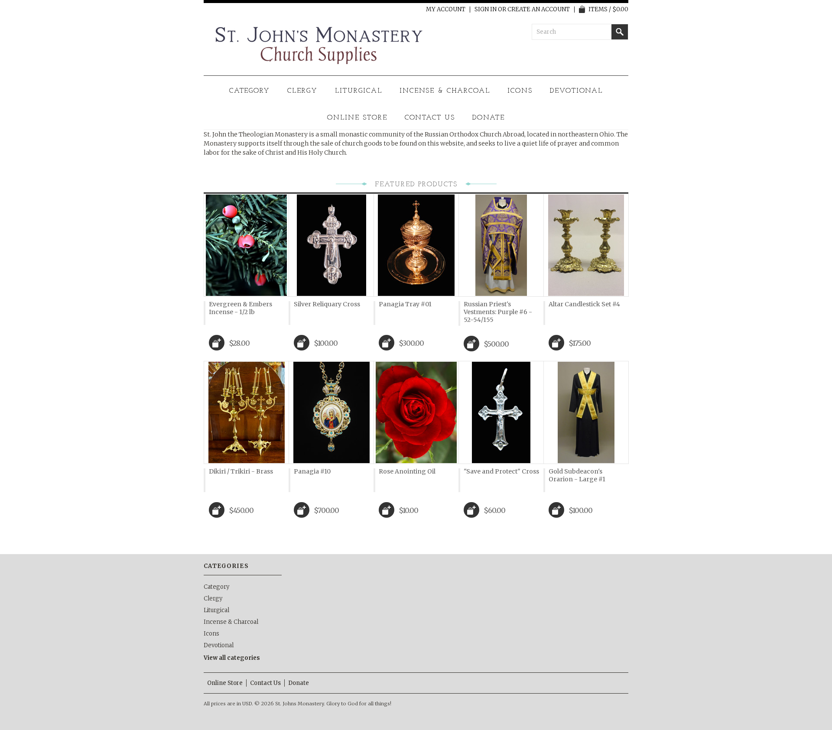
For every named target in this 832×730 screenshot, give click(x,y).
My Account (445, 9)
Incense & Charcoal (445, 91)
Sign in (485, 9)
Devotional (576, 91)
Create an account (538, 9)
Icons (520, 91)
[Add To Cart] (216, 342)
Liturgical (358, 91)
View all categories (232, 658)
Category (249, 91)
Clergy (302, 91)
